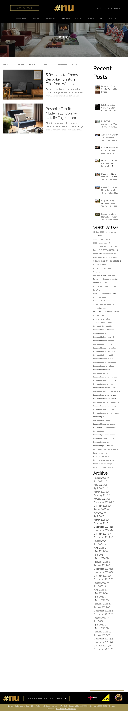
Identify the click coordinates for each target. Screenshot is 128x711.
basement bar (107, 326)
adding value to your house (103, 304)
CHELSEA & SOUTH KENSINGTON (107, 261)
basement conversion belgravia (105, 377)
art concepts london (101, 315)
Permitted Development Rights (105, 294)
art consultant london (101, 319)
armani (116, 312)
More (74, 64)
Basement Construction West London (107, 254)
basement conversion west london (106, 413)
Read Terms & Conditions (66, 709)
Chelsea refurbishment (102, 268)
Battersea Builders (110, 257)
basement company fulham (103, 366)
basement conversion (101, 373)
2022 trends (115, 246)
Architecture (19, 64)
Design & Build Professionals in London (107, 275)
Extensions (97, 279)
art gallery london (99, 323)
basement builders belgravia (103, 337)
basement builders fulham (103, 344)
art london (112, 323)
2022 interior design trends (103, 243)
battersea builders (100, 453)
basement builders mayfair (103, 355)
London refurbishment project (105, 286)
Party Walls (97, 290)
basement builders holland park (105, 348)
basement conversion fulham (104, 388)
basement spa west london (103, 438)
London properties (110, 279)
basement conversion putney (104, 406)
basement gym (98, 417)
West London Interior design (104, 301)
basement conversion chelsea (104, 380)
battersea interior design (102, 464)
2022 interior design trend (103, 239)
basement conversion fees (103, 384)
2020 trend (97, 236)
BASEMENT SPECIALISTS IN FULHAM (107, 250)
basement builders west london (105, 362)
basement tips (98, 446)
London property (99, 283)
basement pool (99, 431)
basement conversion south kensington (107, 409)
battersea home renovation (103, 460)
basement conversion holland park (106, 391)
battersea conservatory (102, 457)
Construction (62, 64)
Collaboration (47, 64)
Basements (97, 257)
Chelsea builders (99, 265)
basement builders (100, 333)
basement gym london (101, 420)
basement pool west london (104, 435)
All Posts (6, 64)
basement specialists (101, 442)
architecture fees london (102, 312)
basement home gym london (104, 424)
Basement (32, 64)
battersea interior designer (103, 467)
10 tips (96, 232)
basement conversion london (104, 395)
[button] (49, 18)
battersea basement (110, 449)
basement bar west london (103, 330)
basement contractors (101, 370)
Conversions (98, 272)
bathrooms (97, 449)
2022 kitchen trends (101, 246)
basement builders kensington (104, 352)
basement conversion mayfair (104, 399)
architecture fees (99, 308)
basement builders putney (103, 359)
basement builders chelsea (103, 341)
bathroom (109, 446)
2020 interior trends (108, 232)
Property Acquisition (101, 297)
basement (97, 326)
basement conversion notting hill (106, 402)
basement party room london (104, 428)
